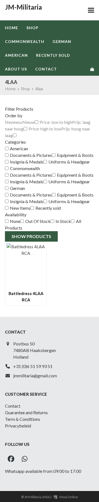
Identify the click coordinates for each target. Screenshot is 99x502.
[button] (91, 10)
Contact (12, 405)
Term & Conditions (22, 419)
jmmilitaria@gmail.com (35, 375)
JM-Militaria (23, 7)
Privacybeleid (18, 425)
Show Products (31, 236)
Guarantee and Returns (26, 412)
